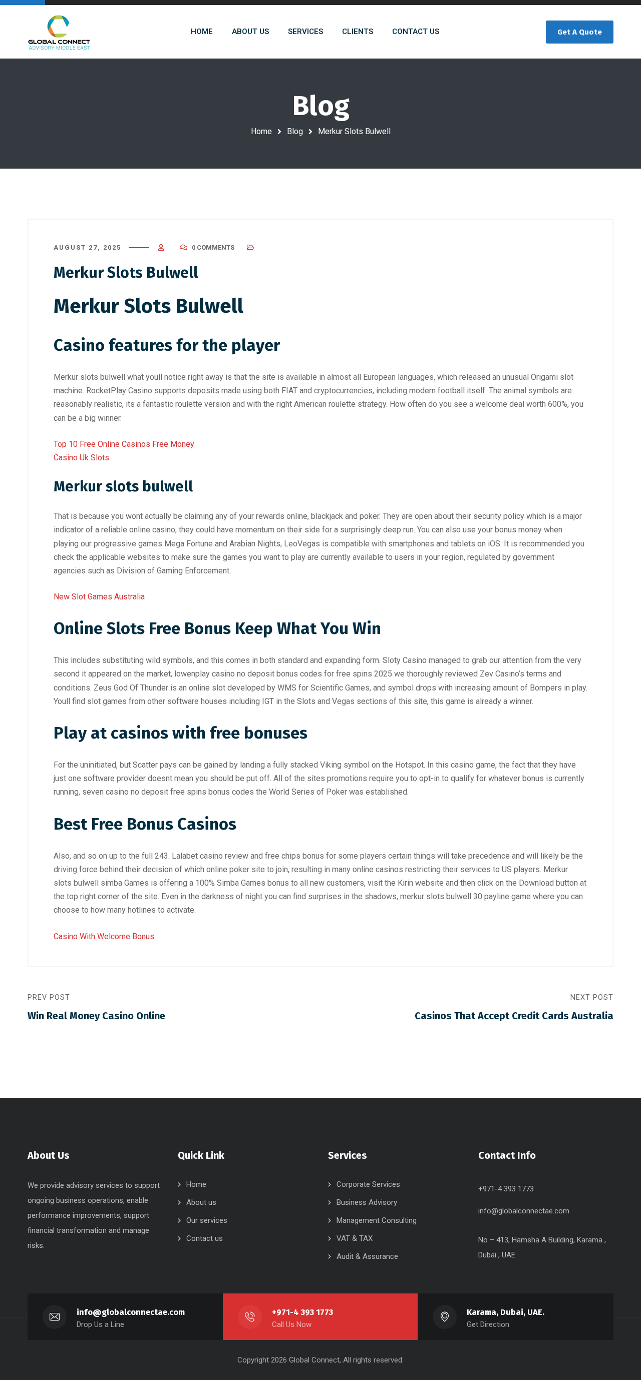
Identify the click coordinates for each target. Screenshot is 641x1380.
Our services (206, 1220)
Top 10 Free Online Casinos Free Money (124, 444)
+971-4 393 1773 (302, 1312)
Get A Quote (579, 32)
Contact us (204, 1238)
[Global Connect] (59, 32)
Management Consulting (377, 1220)
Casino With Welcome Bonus (104, 936)
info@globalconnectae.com (523, 1210)
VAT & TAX (355, 1238)
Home (261, 131)
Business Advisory (367, 1202)
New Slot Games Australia (99, 596)
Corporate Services (368, 1184)
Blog (295, 131)
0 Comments (213, 247)
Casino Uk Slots (81, 457)
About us (201, 1202)
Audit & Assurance (367, 1256)
